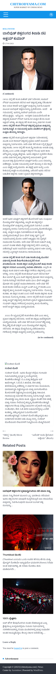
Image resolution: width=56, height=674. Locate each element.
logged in (18, 648)
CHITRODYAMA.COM (28, 4)
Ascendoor (16, 670)
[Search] (51, 15)
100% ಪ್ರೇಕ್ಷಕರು (9, 618)
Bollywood (9, 29)
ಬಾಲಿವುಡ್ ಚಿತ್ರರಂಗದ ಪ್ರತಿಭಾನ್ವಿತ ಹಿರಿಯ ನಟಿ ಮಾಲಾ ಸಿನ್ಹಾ (26, 491)
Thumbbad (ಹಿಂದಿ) (12, 554)
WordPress (38, 670)
